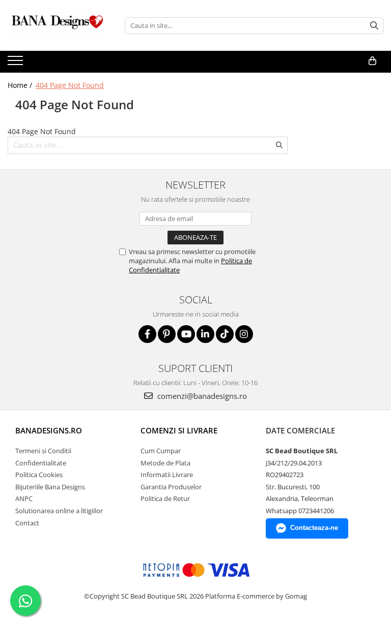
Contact (27, 522)
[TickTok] (225, 334)
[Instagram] (244, 334)
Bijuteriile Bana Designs (50, 486)
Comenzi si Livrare (179, 430)
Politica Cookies (39, 474)
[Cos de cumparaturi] (372, 61)
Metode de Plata (165, 462)
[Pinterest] (167, 334)
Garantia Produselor (171, 486)
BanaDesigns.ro (48, 430)
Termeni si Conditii (43, 450)
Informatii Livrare (167, 474)
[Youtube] (186, 334)
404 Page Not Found (70, 85)
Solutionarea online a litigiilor (59, 510)
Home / (21, 85)
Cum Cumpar (161, 450)
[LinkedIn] (205, 334)
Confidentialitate (40, 462)
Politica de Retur (165, 498)
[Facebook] (147, 334)
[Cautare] (374, 25)
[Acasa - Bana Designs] (58, 25)
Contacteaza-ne (314, 527)
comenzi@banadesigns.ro (201, 396)
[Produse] (16, 63)
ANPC (24, 498)
